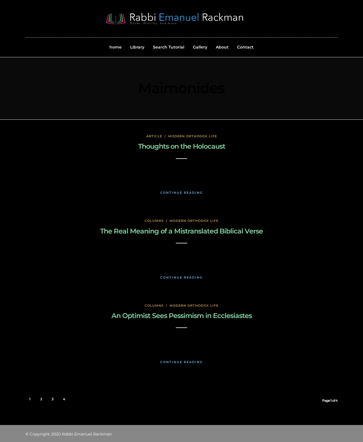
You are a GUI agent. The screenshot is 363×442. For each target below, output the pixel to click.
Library (137, 47)
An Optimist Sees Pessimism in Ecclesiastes (181, 315)
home (115, 47)
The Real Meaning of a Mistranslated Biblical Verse (181, 231)
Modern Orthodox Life (192, 136)
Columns (154, 221)
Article (154, 136)
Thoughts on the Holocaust (181, 146)
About (222, 47)
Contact (245, 47)
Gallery (200, 47)
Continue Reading (181, 193)
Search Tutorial (168, 47)
